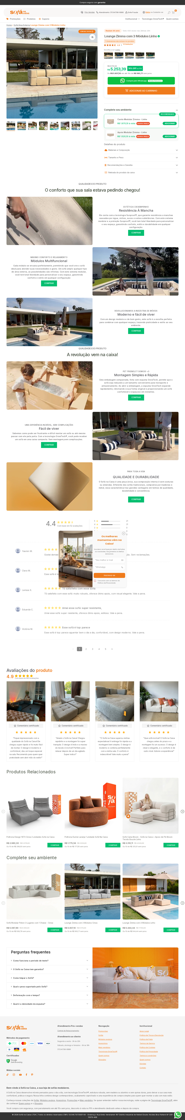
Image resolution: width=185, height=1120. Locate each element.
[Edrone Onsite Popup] (92, 560)
